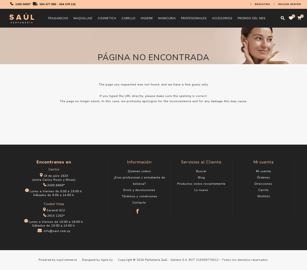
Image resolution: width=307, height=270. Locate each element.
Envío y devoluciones (139, 190)
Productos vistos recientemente (201, 184)
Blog (201, 178)
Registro (262, 4)
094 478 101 (67, 4)
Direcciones (263, 184)
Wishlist (263, 196)
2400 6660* (23, 4)
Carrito (263, 190)
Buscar (201, 171)
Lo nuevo (201, 190)
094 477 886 (47, 4)
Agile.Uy (107, 260)
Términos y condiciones (139, 196)
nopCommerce (67, 260)
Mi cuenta (263, 171)
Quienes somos (139, 171)
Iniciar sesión (289, 4)
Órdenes (263, 178)
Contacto (139, 203)
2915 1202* (56, 216)
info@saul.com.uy (57, 231)
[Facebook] (137, 209)
